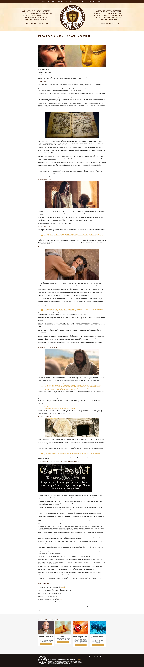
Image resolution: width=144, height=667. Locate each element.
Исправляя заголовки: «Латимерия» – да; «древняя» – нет (98, 637)
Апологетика (60, 1)
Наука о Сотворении (51, 1)
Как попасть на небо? (91, 1)
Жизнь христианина (69, 1)
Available (63, 587)
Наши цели (100, 1)
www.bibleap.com (51, 656)
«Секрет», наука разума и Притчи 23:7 (80, 637)
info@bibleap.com (78, 659)
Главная (43, 1)
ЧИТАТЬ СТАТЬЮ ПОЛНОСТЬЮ (46, 644)
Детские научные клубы (80, 1)
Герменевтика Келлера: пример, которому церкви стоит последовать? (46, 637)
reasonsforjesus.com (47, 71)
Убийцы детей (63, 636)
